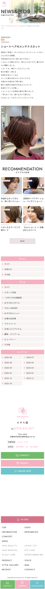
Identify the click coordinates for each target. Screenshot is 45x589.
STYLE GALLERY (10, 565)
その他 (7, 274)
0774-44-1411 (22, 428)
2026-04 (8, 367)
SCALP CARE (8, 555)
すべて (7, 264)
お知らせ (8, 269)
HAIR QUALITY (9, 546)
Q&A (27, 565)
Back (22, 241)
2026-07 (30, 357)
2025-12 (8, 378)
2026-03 (30, 367)
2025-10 (8, 383)
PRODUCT (7, 560)
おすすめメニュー (12, 313)
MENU (5, 541)
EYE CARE (30, 550)
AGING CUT (31, 546)
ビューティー (10, 339)
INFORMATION (9, 532)
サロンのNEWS (11, 308)
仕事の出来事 (10, 318)
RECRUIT (6, 569)
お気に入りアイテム (13, 328)
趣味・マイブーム (12, 334)
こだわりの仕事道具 (13, 297)
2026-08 (8, 357)
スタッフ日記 (10, 292)
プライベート (10, 323)
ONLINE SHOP (37, 586)
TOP (2, 26)
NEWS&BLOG (12, 26)
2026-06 (8, 362)
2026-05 (30, 362)
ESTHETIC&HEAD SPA (34, 555)
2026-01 (30, 372)
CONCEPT (7, 536)
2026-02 (8, 372)
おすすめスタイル (12, 302)
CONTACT (7, 586)
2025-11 (30, 378)
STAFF (28, 527)
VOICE (28, 560)
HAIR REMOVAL (10, 550)
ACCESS (24, 519)
